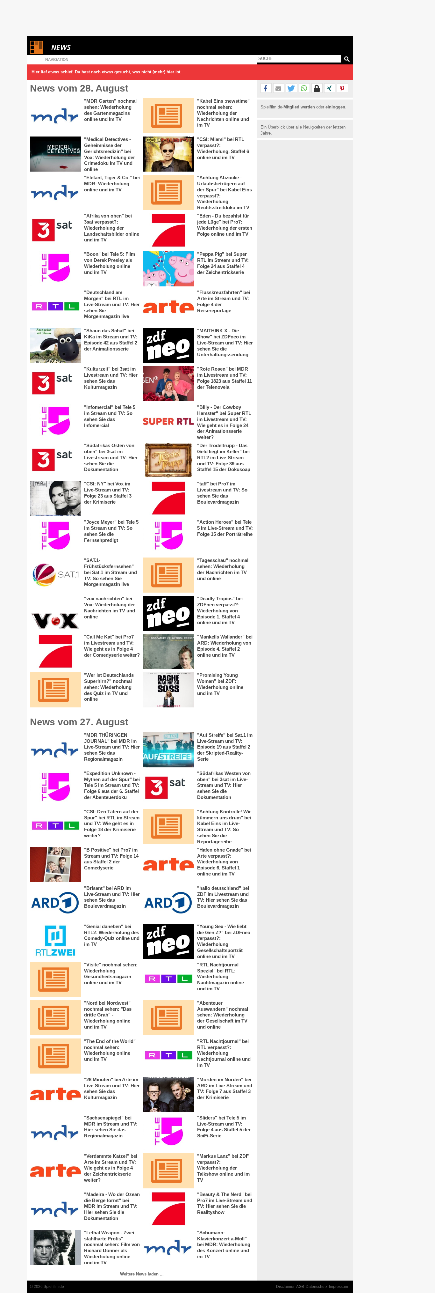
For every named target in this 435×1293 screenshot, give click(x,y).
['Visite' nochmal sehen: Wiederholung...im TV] (55, 979)
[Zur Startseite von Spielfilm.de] (36, 52)
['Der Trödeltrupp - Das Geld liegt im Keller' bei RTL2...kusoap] (168, 460)
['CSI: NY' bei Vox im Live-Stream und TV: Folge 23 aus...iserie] (55, 498)
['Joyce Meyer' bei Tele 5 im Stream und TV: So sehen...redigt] (55, 536)
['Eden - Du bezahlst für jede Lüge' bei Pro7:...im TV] (168, 230)
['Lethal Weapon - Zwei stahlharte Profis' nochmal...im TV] (55, 1247)
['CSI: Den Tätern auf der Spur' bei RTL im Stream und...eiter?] (55, 826)
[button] (266, 88)
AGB (300, 1286)
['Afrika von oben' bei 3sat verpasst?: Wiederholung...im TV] (55, 230)
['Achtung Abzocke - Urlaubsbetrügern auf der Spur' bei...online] (168, 192)
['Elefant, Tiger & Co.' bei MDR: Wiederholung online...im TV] (55, 192)
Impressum (338, 1286)
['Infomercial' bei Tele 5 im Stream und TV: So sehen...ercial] (55, 422)
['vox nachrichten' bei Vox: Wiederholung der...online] (55, 613)
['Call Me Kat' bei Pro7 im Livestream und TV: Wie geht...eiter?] (55, 651)
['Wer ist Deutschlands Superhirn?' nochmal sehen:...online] (55, 689)
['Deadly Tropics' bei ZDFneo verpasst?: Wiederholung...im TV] (168, 613)
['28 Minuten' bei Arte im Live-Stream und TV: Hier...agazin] (55, 1094)
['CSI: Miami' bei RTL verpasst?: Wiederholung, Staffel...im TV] (168, 154)
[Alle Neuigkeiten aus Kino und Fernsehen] (84, 47)
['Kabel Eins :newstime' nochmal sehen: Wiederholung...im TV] (168, 115)
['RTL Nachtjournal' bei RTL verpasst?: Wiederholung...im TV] (168, 1056)
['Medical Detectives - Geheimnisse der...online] (55, 154)
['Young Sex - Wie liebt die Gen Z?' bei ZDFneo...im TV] (168, 941)
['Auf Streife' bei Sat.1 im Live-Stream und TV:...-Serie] (168, 749)
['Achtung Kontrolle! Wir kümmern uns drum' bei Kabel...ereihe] (168, 826)
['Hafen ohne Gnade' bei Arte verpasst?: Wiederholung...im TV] (168, 864)
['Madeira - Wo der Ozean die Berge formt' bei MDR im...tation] (55, 1209)
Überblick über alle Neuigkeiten (296, 127)
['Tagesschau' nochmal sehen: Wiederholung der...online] (168, 575)
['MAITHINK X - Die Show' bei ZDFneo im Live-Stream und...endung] (168, 345)
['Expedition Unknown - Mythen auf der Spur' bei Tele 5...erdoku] (55, 788)
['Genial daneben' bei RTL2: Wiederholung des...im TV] (55, 941)
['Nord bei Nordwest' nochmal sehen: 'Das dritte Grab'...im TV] (55, 1017)
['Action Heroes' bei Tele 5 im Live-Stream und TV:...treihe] (168, 536)
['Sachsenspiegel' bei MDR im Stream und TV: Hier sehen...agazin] (55, 1132)
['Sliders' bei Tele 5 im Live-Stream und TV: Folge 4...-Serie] (168, 1132)
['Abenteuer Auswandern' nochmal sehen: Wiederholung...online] (168, 1017)
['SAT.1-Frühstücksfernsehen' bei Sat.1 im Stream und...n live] (55, 575)
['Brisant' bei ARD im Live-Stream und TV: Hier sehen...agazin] (55, 902)
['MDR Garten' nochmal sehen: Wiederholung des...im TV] (55, 115)
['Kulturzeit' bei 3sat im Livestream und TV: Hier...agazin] (55, 383)
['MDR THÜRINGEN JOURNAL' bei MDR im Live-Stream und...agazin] (55, 749)
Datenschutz (316, 1286)
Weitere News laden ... (142, 1274)
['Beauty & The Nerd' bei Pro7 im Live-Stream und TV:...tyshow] (168, 1209)
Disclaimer (285, 1286)
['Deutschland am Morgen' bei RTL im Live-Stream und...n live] (55, 307)
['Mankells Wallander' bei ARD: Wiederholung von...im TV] (168, 651)
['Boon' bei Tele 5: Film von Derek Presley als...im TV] (55, 268)
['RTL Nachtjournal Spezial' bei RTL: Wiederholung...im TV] (168, 979)
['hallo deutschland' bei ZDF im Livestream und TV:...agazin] (168, 902)
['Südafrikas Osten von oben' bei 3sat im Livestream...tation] (55, 460)
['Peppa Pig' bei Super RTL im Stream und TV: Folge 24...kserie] (168, 268)
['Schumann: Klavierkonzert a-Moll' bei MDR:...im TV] (168, 1247)
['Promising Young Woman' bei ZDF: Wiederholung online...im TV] (168, 689)
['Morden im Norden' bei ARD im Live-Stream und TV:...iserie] (168, 1094)
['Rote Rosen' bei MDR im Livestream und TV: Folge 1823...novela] (168, 383)
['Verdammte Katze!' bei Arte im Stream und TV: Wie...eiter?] (55, 1170)
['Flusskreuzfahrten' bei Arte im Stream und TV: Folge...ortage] (168, 307)
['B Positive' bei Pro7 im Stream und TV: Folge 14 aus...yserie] (55, 864)
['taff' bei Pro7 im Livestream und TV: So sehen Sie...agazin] (168, 498)
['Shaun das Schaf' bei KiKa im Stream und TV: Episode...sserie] (55, 345)
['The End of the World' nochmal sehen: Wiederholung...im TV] (55, 1056)
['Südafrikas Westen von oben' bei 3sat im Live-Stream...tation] (168, 788)
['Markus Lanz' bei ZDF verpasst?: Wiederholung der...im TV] (168, 1170)
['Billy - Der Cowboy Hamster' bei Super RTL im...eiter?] (168, 422)
